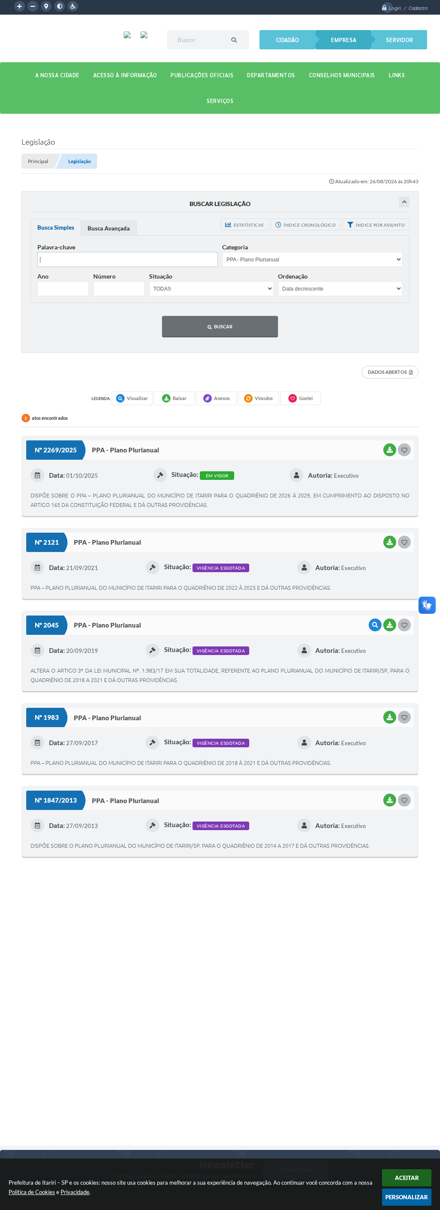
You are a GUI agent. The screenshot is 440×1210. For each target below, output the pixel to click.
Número (104, 276)
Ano (43, 276)
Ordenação (293, 276)
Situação (160, 276)
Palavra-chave (56, 247)
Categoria (235, 247)
